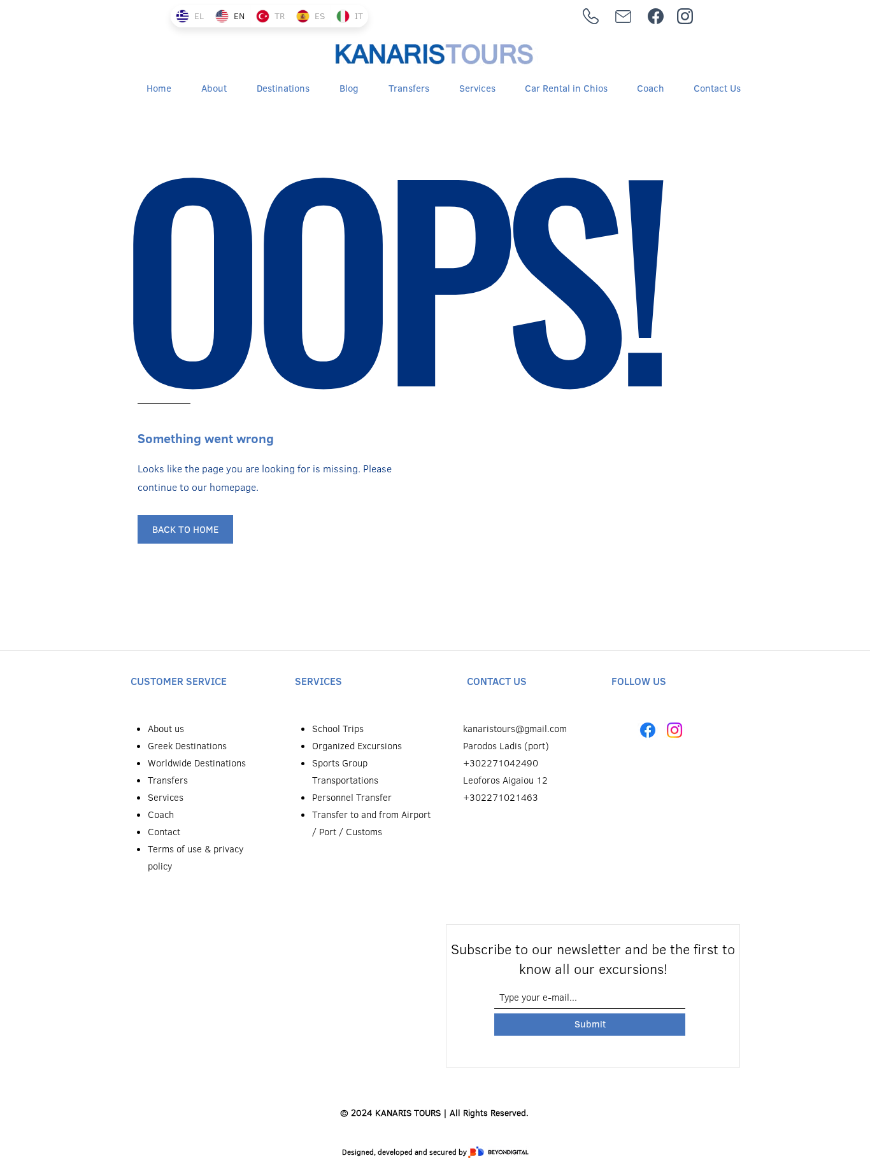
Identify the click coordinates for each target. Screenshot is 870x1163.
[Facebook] (648, 730)
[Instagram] (674, 730)
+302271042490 (500, 763)
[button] (274, 88)
